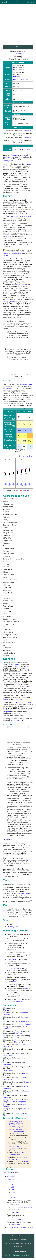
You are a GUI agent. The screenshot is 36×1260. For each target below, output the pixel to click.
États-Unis (18, 1033)
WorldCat (14, 1197)
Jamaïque (7, 1084)
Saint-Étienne (26, 1008)
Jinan (5, 1070)
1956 (22, 275)
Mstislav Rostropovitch (12, 301)
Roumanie (8, 1055)
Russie (6, 1106)
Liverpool (18, 252)
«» (17, 1124)
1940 (25, 222)
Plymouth (26, 252)
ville (27, 155)
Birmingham (8, 161)
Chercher (30, 2)
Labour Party (19, 90)
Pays (8, 67)
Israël (13, 1192)
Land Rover (17, 699)
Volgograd (25, 1104)
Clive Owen (11, 959)
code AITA (15, 721)
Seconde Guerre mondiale (21, 216)
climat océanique (10, 388)
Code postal (7, 95)
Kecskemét (26, 1073)
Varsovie (25, 1109)
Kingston (27, 1082)
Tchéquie (7, 1088)
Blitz (7, 255)
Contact (22, 1236)
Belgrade (24, 1017)
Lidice (25, 1086)
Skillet (15, 981)
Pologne (7, 1111)
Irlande (27, 1024)
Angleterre (17, 76)
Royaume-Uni (18, 69)
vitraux (15, 308)
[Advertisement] (18, 25)
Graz (23, 1062)
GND (12, 1190)
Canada (7, 1029)
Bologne (22, 1021)
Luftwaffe (6, 222)
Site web (8, 149)
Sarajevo (6, 1102)
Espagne (7, 1115)
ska (27, 860)
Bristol (5, 254)
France (6, 1010)
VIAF (12, 1182)
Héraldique (18, 53)
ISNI (12, 1184)
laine (15, 213)
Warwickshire (24, 893)
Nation (7, 74)
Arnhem (25, 1013)
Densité (8, 111)
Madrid (24, 1113)
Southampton (15, 254)
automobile (14, 664)
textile (24, 213)
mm (6, 447)
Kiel (24, 1078)
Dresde (26, 1044)
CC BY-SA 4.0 (26, 1243)
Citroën (8, 710)
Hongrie (7, 1051)
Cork (22, 1024)
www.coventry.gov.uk (21, 149)
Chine (10, 1070)
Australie (7, 1097)
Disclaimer (23, 1240)
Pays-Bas (7, 1014)
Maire (8, 90)
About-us (14, 1236)
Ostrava (26, 1091)
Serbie (6, 1019)
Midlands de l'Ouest (20, 80)
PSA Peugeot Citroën (23, 702)
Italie (28, 1021)
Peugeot (6, 712)
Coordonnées (8, 118)
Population (8, 106)
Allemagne (8, 1046)
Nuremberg (25, 686)
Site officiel (11, 1177)
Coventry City (12, 927)
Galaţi (26, 1053)
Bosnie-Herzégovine (18, 1102)
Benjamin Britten (20, 285)
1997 (8, 761)
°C (13, 419)
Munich (8, 237)
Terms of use (18, 1246)
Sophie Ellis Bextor (14, 968)
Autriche (7, 1064)
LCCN (13, 1187)
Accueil (4, 2)
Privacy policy (13, 1240)
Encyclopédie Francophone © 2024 (18, 1255)
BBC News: (21, 1227)
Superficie (7, 123)
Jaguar (5, 699)
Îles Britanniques (25, 384)
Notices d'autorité (14, 1179)
